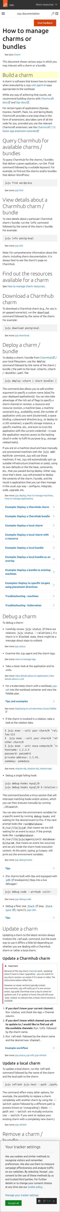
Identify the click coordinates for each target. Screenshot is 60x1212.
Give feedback (45, 23)
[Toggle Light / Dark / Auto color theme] (53, 13)
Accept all (13, 1203)
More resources (45, 4)
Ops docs (21, 102)
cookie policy (35, 1186)
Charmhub (46, 357)
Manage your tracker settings (22, 1195)
